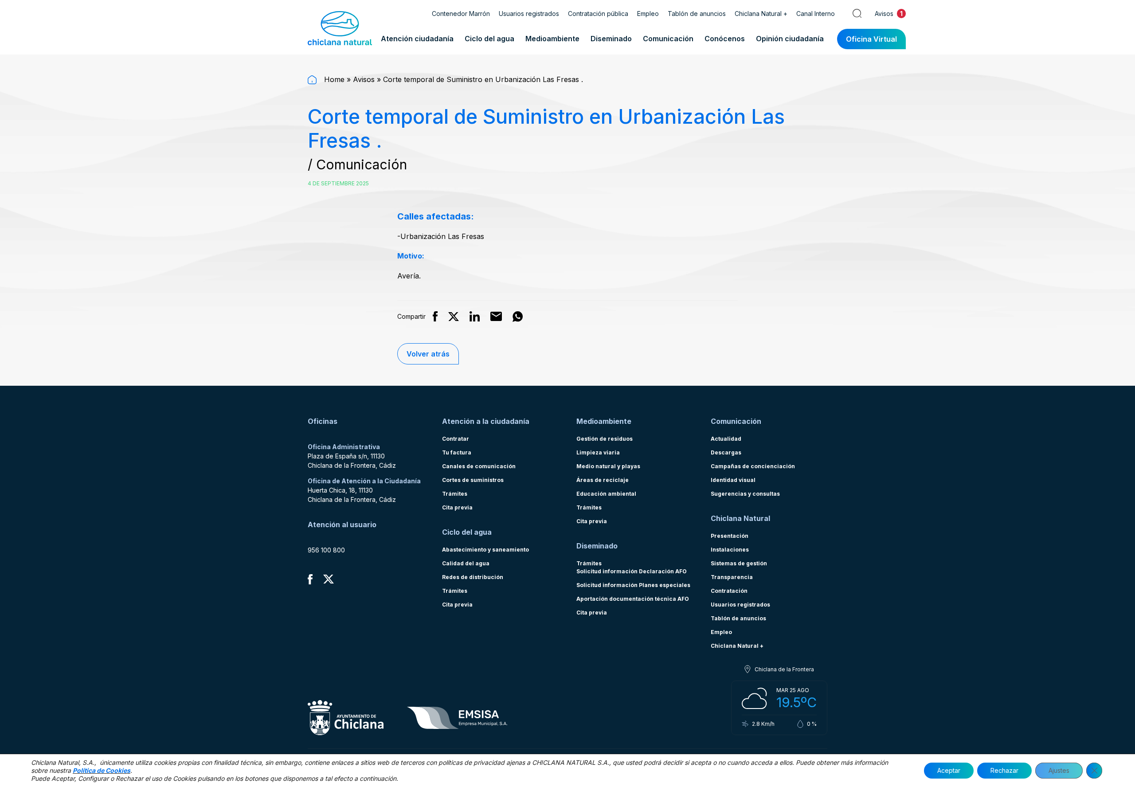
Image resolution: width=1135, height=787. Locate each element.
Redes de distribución (472, 577)
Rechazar (1004, 770)
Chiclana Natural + (761, 13)
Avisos (364, 79)
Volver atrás (428, 353)
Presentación (729, 535)
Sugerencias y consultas (745, 493)
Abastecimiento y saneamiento (485, 549)
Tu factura (456, 452)
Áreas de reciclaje (602, 480)
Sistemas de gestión (739, 563)
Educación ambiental (606, 493)
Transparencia (732, 577)
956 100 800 (326, 550)
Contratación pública (598, 13)
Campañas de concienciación (753, 466)
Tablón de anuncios (697, 13)
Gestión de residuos (604, 438)
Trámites (454, 493)
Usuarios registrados (529, 13)
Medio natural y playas (608, 466)
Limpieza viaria (598, 452)
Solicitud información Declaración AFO (631, 571)
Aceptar (948, 770)
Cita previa (457, 507)
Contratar (455, 438)
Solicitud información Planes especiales (633, 585)
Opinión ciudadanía (790, 38)
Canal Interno (815, 13)
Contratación (729, 590)
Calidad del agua (465, 563)
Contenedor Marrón (461, 13)
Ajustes (1059, 770)
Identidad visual (733, 480)
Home (333, 79)
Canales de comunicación (479, 466)
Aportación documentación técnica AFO (632, 598)
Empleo (648, 13)
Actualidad (726, 438)
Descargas (726, 452)
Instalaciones (730, 549)
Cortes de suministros (473, 480)
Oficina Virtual (871, 39)
